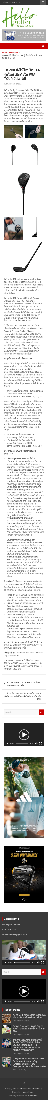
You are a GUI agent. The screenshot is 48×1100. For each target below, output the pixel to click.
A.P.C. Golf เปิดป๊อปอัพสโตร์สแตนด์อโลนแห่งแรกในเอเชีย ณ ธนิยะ (29, 1016)
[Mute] (36, 743)
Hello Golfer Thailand (30, 1088)
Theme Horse (27, 1092)
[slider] (22, 743)
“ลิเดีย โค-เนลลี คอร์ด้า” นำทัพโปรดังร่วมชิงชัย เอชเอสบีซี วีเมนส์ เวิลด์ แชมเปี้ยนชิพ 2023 (22, 696)
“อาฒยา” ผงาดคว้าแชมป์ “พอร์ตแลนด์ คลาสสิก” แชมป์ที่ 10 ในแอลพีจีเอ (29, 1028)
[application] (24, 734)
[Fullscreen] (40, 743)
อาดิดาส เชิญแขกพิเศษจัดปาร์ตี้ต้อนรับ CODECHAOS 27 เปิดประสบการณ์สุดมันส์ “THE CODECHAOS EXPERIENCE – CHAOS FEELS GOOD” (27, 1045)
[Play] (7, 743)
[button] (24, 734)
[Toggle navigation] (5, 46)
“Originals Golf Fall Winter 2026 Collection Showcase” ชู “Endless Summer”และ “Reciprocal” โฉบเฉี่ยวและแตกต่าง (29, 1062)
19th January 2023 (12, 84)
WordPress (32, 1095)
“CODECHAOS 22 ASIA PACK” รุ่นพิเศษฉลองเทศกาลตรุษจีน (23, 683)
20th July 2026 (19, 1070)
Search (41, 712)
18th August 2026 (20, 1021)
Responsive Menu (43, 2)
